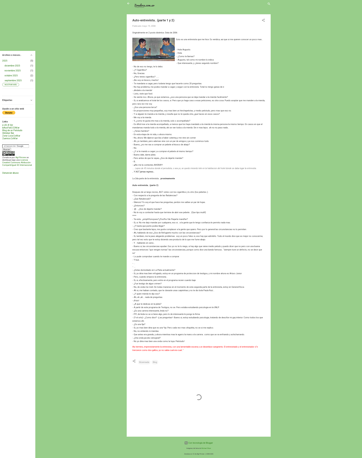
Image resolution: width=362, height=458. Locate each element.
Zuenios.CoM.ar (10, 138)
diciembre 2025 (12, 65)
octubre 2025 (11, 75)
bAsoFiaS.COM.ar (11, 127)
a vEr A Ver (7, 125)
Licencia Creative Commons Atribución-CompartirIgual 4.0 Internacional (17, 162)
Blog (155, 362)
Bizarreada (144, 362)
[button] (263, 21)
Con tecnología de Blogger (200, 443)
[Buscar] (269, 4)
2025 (4, 60)
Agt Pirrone (20, 157)
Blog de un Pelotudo (12, 130)
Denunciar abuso (10, 173)
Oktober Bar (8, 133)
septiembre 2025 (13, 80)
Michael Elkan (206, 448)
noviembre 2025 (13, 70)
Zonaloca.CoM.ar (145, 3)
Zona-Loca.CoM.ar (11, 135)
